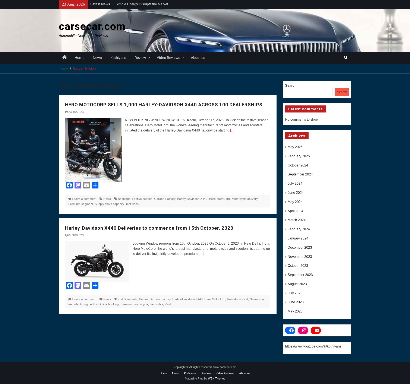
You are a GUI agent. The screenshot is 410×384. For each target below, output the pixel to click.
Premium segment (80, 204)
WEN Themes (216, 378)
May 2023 (295, 311)
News (97, 57)
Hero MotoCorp (219, 198)
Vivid (168, 304)
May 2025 (295, 147)
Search (291, 85)
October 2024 (298, 165)
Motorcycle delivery (245, 198)
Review (140, 57)
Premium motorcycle (134, 304)
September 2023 (300, 275)
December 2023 (300, 247)
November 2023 (300, 256)
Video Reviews (168, 57)
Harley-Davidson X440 (192, 198)
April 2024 (295, 211)
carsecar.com (92, 26)
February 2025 (299, 156)
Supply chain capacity (109, 204)
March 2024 (297, 220)
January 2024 (298, 238)
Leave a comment (84, 198)
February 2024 (299, 229)
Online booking (108, 304)
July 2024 (295, 183)
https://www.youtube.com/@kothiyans (313, 346)
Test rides (132, 204)
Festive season (142, 198)
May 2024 (295, 202)
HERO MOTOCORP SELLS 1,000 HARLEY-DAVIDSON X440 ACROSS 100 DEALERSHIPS (163, 104)
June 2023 (296, 302)
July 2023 (295, 293)
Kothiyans (118, 57)
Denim (143, 299)
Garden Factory (164, 198)
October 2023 (298, 265)
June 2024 (296, 192)
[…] (232, 130)
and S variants (127, 299)
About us (198, 57)
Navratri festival (237, 299)
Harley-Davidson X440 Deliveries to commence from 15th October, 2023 (149, 228)
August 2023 (297, 284)
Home (79, 57)
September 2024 (300, 174)
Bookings (124, 198)
